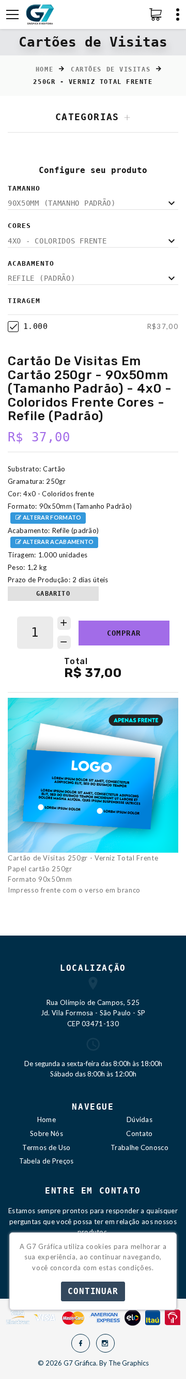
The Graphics (129, 1363)
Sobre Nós (46, 1133)
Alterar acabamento (57, 541)
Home (44, 69)
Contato (139, 1133)
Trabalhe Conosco (139, 1147)
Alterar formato (51, 517)
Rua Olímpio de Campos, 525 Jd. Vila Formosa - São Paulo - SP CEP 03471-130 (93, 1013)
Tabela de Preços (46, 1161)
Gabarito (53, 593)
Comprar (124, 633)
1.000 (35, 326)
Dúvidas (139, 1119)
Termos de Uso (46, 1147)
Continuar (93, 1291)
